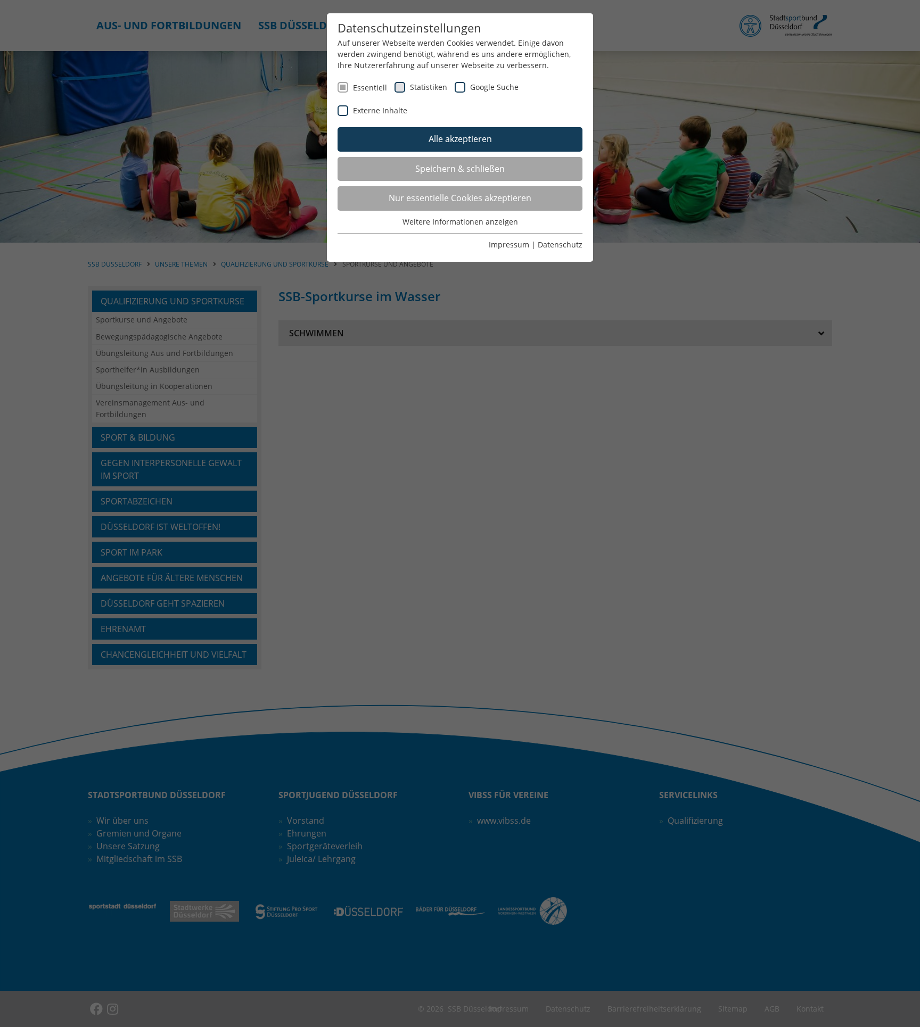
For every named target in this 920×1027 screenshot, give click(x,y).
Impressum (509, 244)
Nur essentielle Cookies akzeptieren (460, 198)
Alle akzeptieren (460, 139)
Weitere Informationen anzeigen (460, 222)
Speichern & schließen (460, 169)
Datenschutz (560, 244)
